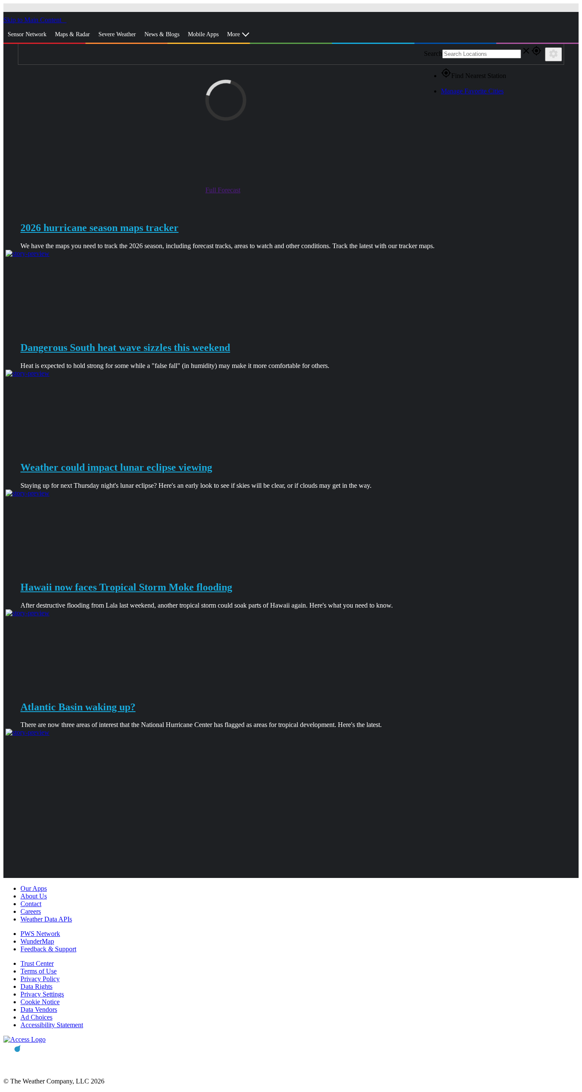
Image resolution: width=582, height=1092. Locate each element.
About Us (33, 896)
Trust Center (37, 963)
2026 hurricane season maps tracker (99, 227)
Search (433, 53)
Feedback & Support (48, 949)
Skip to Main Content (33, 19)
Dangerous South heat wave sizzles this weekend (125, 347)
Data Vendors (38, 1009)
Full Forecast (222, 190)
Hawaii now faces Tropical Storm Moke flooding (126, 587)
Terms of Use (38, 971)
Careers (30, 911)
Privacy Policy (40, 978)
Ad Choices (36, 1017)
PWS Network (40, 933)
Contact (30, 903)
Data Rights (36, 986)
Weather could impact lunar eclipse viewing (116, 467)
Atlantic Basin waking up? (77, 707)
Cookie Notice (40, 1001)
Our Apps (33, 888)
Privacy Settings (42, 994)
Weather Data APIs (46, 919)
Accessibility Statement (51, 1024)
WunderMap (37, 941)
